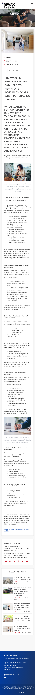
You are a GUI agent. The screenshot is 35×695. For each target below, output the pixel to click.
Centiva (21, 692)
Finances (9, 57)
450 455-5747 (11, 664)
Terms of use (22, 688)
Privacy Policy (13, 688)
